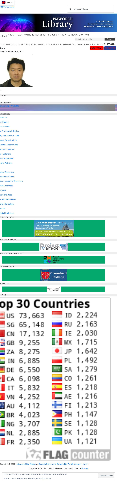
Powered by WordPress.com (69, 464)
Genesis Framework (47, 464)
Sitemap (84, 468)
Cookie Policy (46, 478)
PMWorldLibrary (7, 7)
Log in (85, 464)
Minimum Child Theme (26, 464)
